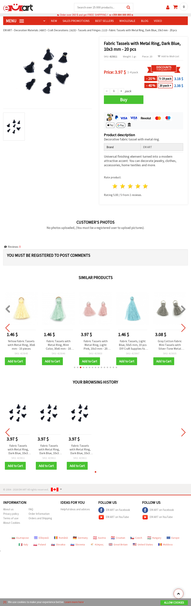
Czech (138, 537)
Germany (83, 537)
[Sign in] (167, 7)
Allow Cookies (174, 602)
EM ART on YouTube (117, 517)
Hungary (156, 537)
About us (8, 509)
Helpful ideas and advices (75, 509)
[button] (74, 367)
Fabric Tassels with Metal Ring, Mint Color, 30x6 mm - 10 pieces (58, 345)
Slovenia (80, 544)
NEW (54, 21)
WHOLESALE (127, 21)
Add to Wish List (170, 56)
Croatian (120, 537)
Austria (102, 537)
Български (22, 537)
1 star (115, 186)
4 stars (138, 186)
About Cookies (11, 522)
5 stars (145, 186)
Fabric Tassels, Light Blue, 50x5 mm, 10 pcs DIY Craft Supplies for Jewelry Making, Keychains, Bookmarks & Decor (132, 345)
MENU (11, 20)
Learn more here (74, 602)
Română (63, 537)
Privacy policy (11, 514)
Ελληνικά (44, 537)
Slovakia (60, 544)
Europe (175, 537)
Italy (26, 544)
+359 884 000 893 (121, 14)
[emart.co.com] (18, 7)
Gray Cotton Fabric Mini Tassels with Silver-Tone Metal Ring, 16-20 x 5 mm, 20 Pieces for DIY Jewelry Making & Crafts (170, 345)
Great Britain (121, 544)
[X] (4, 602)
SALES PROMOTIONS (76, 21)
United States (145, 544)
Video (158, 21)
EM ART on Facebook (118, 510)
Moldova (168, 544)
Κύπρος (99, 544)
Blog (144, 21)
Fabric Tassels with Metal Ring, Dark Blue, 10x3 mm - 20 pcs (18, 449)
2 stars (123, 186)
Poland (42, 544)
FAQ (31, 509)
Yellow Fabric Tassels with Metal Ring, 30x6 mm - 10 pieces (21, 344)
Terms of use (10, 518)
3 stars (130, 186)
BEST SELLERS (104, 21)
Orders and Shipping (40, 518)
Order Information (39, 514)
